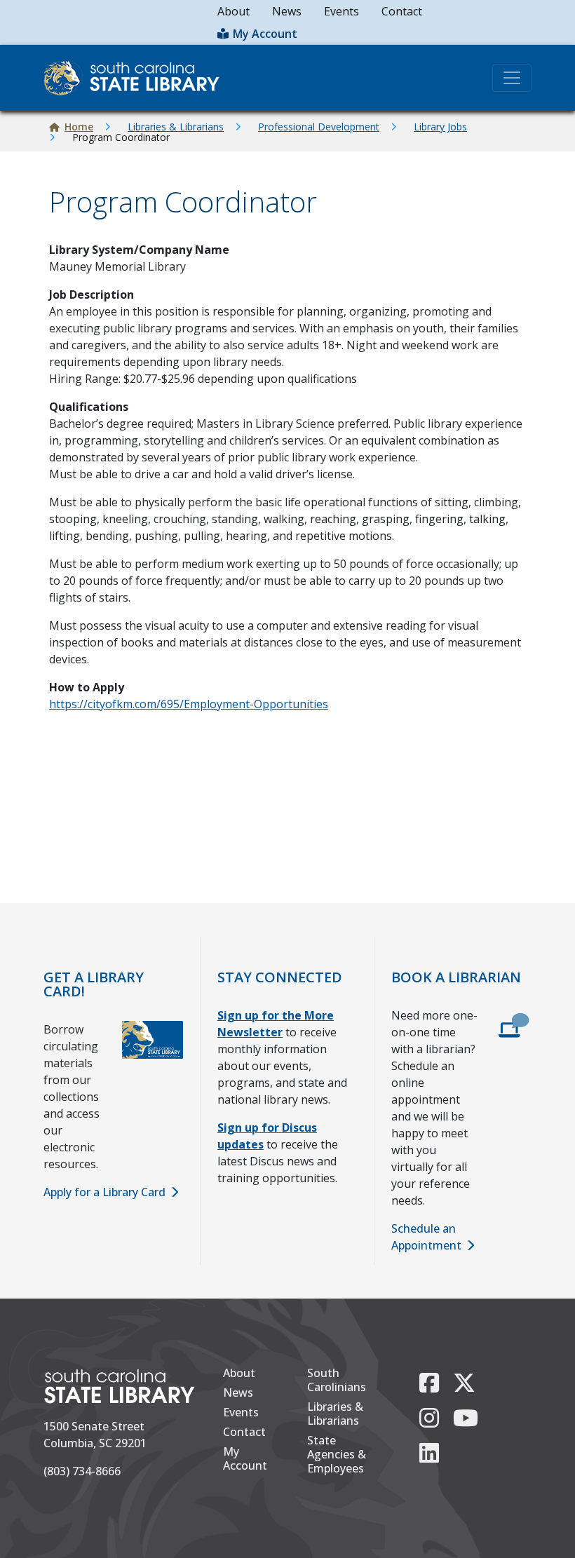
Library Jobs (440, 126)
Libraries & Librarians (176, 126)
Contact (401, 11)
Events (341, 11)
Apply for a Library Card (104, 1192)
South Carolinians (336, 1380)
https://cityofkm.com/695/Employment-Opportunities (188, 704)
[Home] (137, 78)
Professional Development (318, 126)
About (233, 11)
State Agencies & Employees (336, 1454)
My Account (265, 33)
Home (79, 126)
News (287, 11)
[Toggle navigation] (512, 78)
